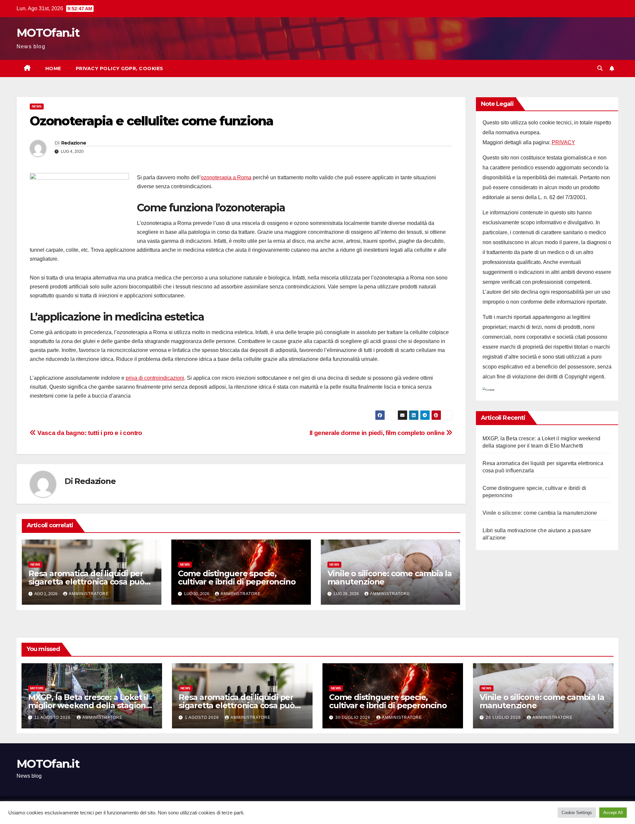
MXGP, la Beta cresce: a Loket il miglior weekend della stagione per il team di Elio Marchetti (89, 705)
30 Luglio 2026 (353, 717)
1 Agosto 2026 (202, 717)
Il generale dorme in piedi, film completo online (378, 432)
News (37, 106)
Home (53, 68)
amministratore (89, 593)
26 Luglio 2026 (504, 717)
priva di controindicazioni (155, 378)
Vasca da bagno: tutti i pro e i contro (89, 432)
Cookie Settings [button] (577, 812)
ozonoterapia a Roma (226, 177)
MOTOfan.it (48, 33)
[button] (600, 68)
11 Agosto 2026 (53, 717)
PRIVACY (563, 142)
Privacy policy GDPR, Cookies (119, 68)
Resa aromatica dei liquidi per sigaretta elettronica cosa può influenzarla (86, 582)
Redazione (73, 143)
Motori (36, 688)
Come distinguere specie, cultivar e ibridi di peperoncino (237, 577)
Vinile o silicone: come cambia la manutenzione (389, 577)
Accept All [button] (613, 812)
